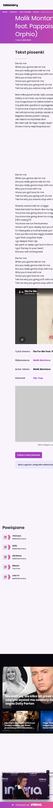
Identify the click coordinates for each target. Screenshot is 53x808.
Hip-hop (36, 12)
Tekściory (13, 12)
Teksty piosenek (25, 12)
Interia (4, 12)
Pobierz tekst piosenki (28, 455)
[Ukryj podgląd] (47, 771)
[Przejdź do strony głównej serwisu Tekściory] (10, 5)
